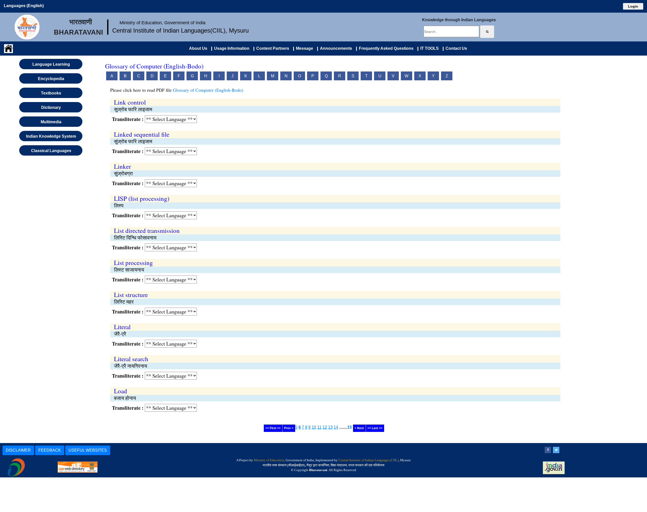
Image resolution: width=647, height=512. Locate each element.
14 (336, 427)
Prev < (288, 428)
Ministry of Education (269, 460)
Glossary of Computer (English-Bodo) (208, 90)
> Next (359, 428)
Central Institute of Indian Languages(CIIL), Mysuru (180, 30)
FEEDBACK (49, 450)
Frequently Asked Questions (385, 48)
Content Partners (271, 48)
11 (319, 427)
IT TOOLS (428, 48)
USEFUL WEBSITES (87, 450)
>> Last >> (374, 428)
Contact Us (455, 48)
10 (314, 427)
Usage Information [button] (230, 48)
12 (324, 427)
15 (349, 427)
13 (330, 427)
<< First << (273, 428)
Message (303, 48)
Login (633, 6)
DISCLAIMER (18, 450)
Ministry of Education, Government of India (162, 22)
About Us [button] (198, 48)
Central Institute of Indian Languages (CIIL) (368, 460)
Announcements (335, 48)
